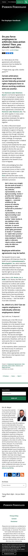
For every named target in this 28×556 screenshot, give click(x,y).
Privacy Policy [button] (13, 550)
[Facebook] (6, 475)
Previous (6, 376)
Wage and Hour (6, 367)
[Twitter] (10, 475)
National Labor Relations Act (12, 112)
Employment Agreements (14, 364)
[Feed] (22, 475)
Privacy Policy (14, 516)
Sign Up (14, 398)
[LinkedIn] (14, 475)
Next (19, 376)
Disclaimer (14, 521)
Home (4, 2)
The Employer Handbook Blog (14, 7)
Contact (14, 519)
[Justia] (18, 475)
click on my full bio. (8, 468)
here (3, 175)
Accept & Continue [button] (9, 553)
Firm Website (12, 2)
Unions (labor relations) (14, 365)
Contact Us (20, 2)
